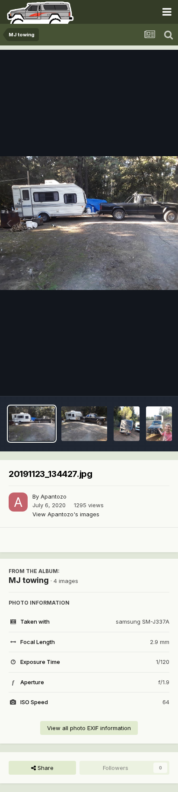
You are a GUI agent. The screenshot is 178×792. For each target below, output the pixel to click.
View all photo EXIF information (89, 727)
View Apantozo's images (65, 514)
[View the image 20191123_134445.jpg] (84, 423)
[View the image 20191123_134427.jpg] (32, 423)
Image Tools (142, 380)
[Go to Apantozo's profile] (18, 502)
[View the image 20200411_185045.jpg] (127, 423)
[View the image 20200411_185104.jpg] (159, 423)
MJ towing (29, 580)
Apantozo (54, 496)
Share (45, 767)
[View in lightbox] (89, 223)
